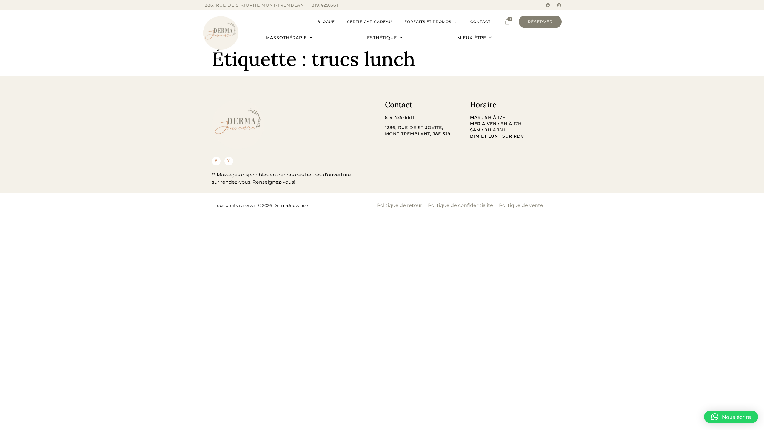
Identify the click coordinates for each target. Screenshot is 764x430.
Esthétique (382, 37)
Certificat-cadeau (369, 21)
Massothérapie (286, 37)
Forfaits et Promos (427, 21)
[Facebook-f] (216, 161)
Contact (480, 21)
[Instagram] (559, 5)
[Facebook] (548, 5)
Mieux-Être (471, 37)
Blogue (326, 21)
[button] (731, 417)
